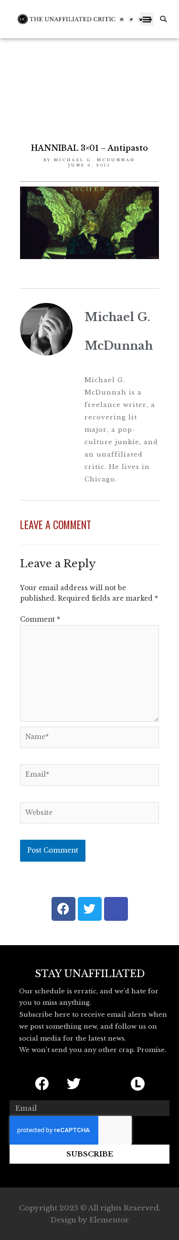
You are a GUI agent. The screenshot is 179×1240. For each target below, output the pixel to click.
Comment (40, 619)
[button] (147, 19)
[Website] (89, 815)
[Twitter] (131, 19)
